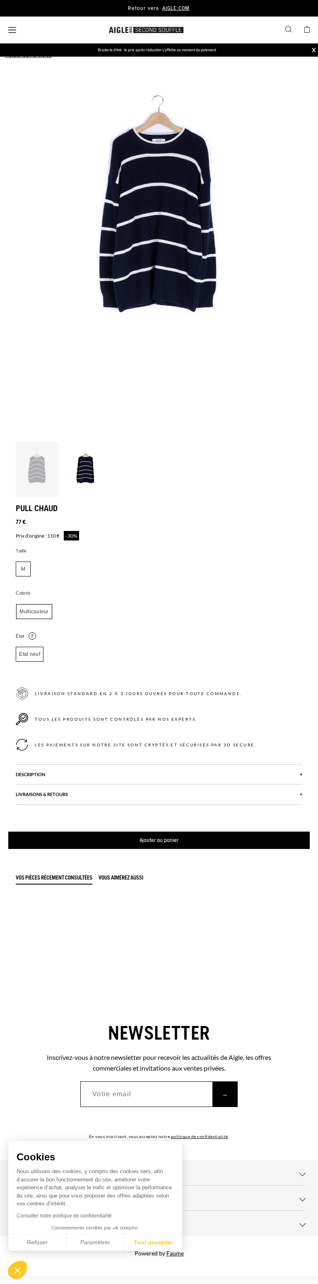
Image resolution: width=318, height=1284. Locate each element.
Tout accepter (153, 1242)
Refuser (37, 1242)
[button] (17, 1270)
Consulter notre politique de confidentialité (64, 1216)
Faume (175, 1253)
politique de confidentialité (199, 1136)
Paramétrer (95, 1242)
